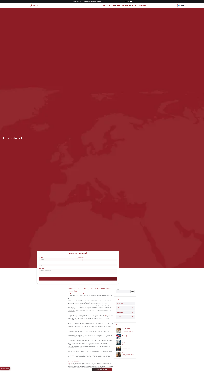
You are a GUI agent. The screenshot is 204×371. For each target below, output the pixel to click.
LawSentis (79, 293)
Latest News (125, 316)
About (104, 5)
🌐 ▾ (181, 5)
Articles (125, 307)
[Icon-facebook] (125, 1)
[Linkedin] (128, 1)
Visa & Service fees (126, 5)
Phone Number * (81, 257)
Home (100, 5)
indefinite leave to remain (89, 313)
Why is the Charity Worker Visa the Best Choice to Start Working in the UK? (128, 331)
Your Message (41, 268)
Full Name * (41, 257)
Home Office (107, 315)
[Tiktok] (123, 1)
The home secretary (72, 355)
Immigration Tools (142, 5)
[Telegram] (131, 1)
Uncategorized (125, 303)
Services (118, 5)
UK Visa (108, 5)
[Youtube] (130, 1)
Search (117, 289)
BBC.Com (76, 369)
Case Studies (125, 312)
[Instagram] (126, 1)
